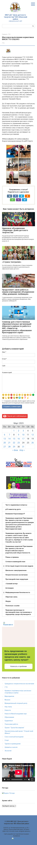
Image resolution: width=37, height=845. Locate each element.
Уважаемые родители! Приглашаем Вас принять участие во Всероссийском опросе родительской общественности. (18, 549)
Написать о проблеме (18, 666)
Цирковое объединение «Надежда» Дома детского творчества (15, 230)
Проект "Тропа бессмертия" (14, 728)
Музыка (7, 700)
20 (4, 442)
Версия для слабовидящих (17, 416)
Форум (8, 601)
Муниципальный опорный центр (16, 703)
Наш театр (8, 707)
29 (14, 446)
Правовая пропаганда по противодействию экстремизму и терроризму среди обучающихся (18, 612)
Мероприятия (9, 696)
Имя (4, 352)
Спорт (7, 740)
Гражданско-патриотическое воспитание (19, 684)
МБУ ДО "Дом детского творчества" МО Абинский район (15, 17)
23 (18, 442)
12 (32, 434)
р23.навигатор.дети (13, 509)
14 (9, 438)
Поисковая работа (11, 724)
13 (4, 438)
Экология (8, 751)
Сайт (3, 366)
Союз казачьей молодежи (14, 737)
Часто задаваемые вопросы (16, 505)
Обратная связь (11, 597)
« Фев (15, 450)
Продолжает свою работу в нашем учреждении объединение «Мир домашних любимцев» (18, 292)
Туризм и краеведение (13, 744)
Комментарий (7, 372)
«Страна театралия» (11, 262)
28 (9, 446)
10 (23, 434)
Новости (8, 710)
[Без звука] (29, 779)
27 (4, 446)
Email (4, 359)
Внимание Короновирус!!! (15, 514)
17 (23, 438)
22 (14, 442)
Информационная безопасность (17, 592)
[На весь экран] (32, 779)
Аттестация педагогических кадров (19, 566)
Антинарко (9, 588)
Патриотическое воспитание (16, 575)
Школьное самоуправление (16, 570)
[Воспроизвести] (5, 779)
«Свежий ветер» (11, 584)
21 (9, 442)
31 (23, 446)
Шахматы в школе (11, 747)
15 (14, 438)
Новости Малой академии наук (16, 714)
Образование (9, 717)
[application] (18, 772)
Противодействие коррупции (16, 579)
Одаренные (9, 721)
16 (18, 438)
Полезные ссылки (12, 606)
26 (32, 442)
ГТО (3, 43)
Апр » (22, 450)
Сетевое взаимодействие (15, 562)
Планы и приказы (12, 557)
